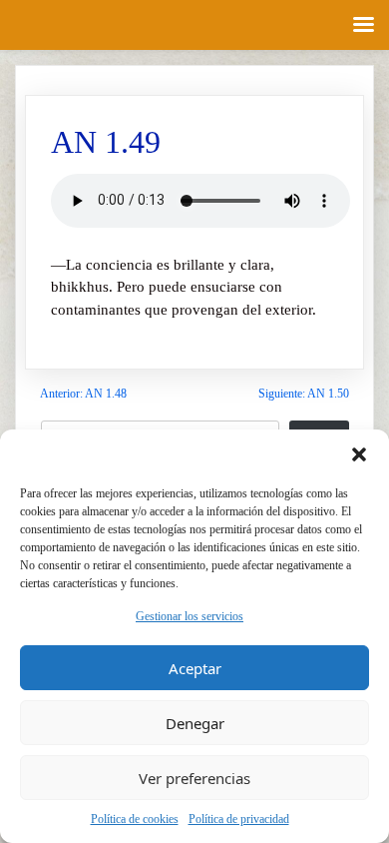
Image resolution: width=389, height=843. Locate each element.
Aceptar (195, 668)
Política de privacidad (239, 819)
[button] (359, 454)
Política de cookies (135, 819)
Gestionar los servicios (189, 616)
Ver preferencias (194, 778)
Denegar (195, 723)
